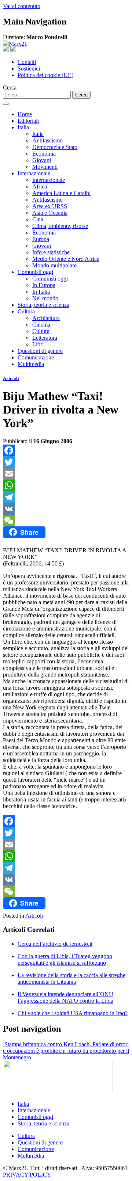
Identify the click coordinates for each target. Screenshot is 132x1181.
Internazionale (34, 173)
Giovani (41, 160)
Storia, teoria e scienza (43, 305)
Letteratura (44, 338)
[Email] (66, 474)
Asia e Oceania (49, 213)
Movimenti (45, 167)
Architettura (46, 318)
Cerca (9, 87)
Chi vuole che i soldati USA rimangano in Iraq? (73, 1013)
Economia (44, 154)
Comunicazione (36, 357)
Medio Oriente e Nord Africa (65, 259)
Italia (23, 127)
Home (25, 114)
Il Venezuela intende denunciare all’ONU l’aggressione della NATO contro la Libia (65, 997)
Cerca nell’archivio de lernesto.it (55, 944)
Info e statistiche (51, 252)
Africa (39, 186)
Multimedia (31, 364)
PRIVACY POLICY (27, 1175)
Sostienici (29, 68)
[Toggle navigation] (6, 104)
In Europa (43, 285)
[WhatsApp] (66, 485)
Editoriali (28, 121)
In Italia (41, 292)
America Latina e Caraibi (61, 193)
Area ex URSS (49, 206)
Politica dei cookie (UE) (45, 75)
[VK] (66, 509)
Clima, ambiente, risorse (60, 226)
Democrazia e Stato (54, 147)
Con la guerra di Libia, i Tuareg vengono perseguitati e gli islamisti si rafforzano (65, 959)
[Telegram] (66, 497)
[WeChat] (66, 520)
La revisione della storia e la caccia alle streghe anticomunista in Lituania (71, 978)
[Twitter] (66, 462)
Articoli (11, 378)
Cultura (26, 311)
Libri (38, 344)
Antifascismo (47, 140)
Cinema (41, 324)
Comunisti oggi (35, 272)
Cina (37, 219)
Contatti (27, 62)
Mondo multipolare (54, 265)
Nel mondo (45, 298)
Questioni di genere (40, 351)
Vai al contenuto (21, 6)
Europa (40, 239)
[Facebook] (66, 450)
